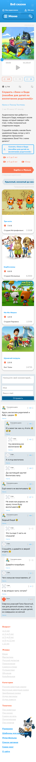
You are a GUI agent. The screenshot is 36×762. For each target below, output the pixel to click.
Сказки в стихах (9, 666)
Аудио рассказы (9, 696)
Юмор (5, 654)
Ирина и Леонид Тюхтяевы (13, 105)
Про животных (9, 709)
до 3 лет (6, 631)
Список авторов (10, 742)
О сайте (6, 751)
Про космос (7, 713)
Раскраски (7, 728)
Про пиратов (8, 722)
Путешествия (8, 670)
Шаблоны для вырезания (15, 733)
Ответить (4, 418)
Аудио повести (9, 699)
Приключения (8, 663)
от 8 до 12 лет (8, 640)
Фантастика (7, 657)
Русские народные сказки (14, 686)
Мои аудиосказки (11, 10)
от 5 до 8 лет (8, 637)
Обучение (6, 673)
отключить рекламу (29, 25)
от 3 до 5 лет (8, 634)
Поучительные (9, 719)
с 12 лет (5, 643)
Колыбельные (8, 676)
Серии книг (8, 747)
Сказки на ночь (9, 716)
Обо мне (31, 10)
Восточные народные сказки (15, 690)
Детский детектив (10, 660)
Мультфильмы (9, 737)
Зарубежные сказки (11, 693)
